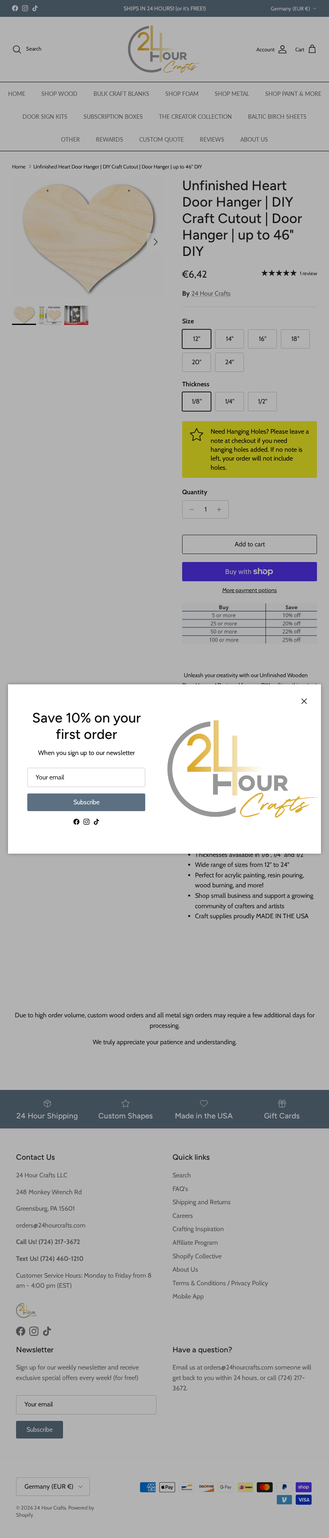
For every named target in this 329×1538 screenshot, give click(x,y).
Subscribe (86, 802)
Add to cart (250, 544)
